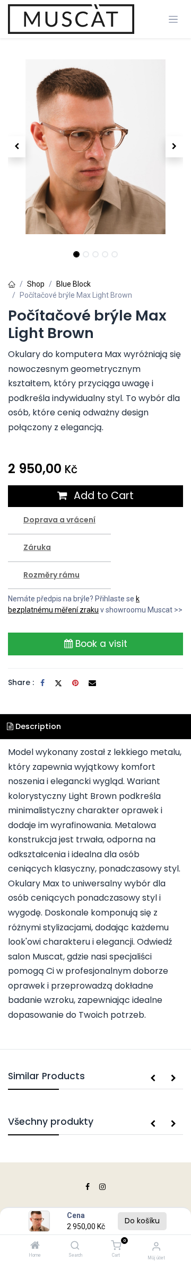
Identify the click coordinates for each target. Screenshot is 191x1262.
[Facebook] (42, 683)
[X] (58, 683)
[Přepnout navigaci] (173, 19)
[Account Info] (156, 1246)
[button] (16, 146)
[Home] (35, 1246)
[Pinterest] (75, 683)
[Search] (75, 1246)
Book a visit (100, 643)
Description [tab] (37, 726)
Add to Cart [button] (102, 495)
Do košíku (142, 1220)
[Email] (92, 683)
